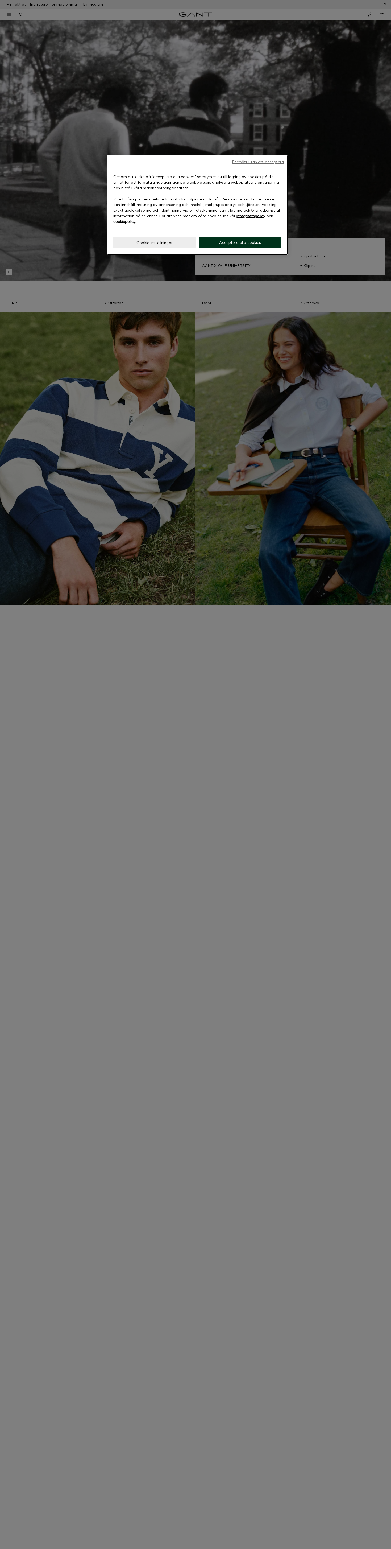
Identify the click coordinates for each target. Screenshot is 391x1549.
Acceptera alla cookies (240, 242)
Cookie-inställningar (154, 242)
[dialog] (197, 205)
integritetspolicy (250, 215)
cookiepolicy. (124, 221)
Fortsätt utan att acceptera (258, 161)
